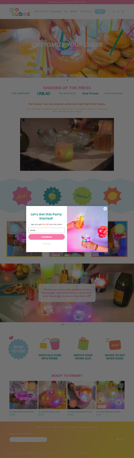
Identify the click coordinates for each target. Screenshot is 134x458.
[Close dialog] (105, 209)
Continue (47, 236)
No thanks (47, 244)
